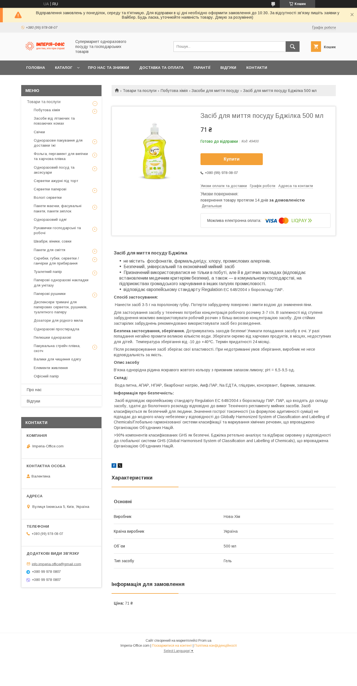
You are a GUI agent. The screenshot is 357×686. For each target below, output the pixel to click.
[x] (120, 466)
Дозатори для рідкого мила (58, 320)
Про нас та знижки (108, 68)
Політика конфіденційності (215, 646)
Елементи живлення (51, 368)
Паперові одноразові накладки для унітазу (61, 282)
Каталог (63, 68)
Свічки (39, 132)
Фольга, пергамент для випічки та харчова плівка (61, 156)
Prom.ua (204, 641)
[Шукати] (293, 46)
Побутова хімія (174, 90)
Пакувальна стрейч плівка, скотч (57, 348)
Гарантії (202, 68)
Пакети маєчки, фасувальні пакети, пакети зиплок (57, 208)
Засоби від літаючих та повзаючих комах (54, 120)
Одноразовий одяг (50, 219)
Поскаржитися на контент (172, 646)
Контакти (256, 68)
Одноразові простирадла (56, 329)
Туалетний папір (48, 272)
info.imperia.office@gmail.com (56, 564)
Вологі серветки (48, 197)
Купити (232, 159)
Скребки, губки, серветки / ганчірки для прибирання (56, 260)
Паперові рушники (50, 294)
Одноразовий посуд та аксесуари (54, 169)
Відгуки (228, 68)
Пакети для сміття (49, 250)
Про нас (34, 389)
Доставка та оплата (161, 68)
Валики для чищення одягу (57, 359)
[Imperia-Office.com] (45, 53)
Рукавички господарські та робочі (57, 230)
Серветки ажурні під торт (56, 181)
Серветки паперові (50, 189)
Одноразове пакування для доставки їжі (58, 142)
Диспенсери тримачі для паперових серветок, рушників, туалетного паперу (60, 307)
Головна (35, 68)
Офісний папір (46, 376)
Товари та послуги (139, 90)
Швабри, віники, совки (52, 241)
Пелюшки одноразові (52, 337)
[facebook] (114, 466)
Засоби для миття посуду (215, 90)
